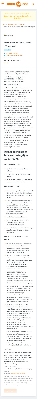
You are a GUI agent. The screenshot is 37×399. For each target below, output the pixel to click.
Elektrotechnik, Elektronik (16, 24)
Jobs (4, 24)
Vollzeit (6, 63)
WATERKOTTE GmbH (12, 53)
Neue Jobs (17, 18)
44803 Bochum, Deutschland (14, 55)
